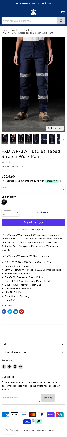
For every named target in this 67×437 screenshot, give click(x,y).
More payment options (33, 229)
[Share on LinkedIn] (15, 311)
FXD (7, 162)
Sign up (48, 397)
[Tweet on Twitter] (9, 311)
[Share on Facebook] (4, 311)
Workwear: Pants (21, 30)
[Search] (61, 20)
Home (5, 30)
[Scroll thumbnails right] (62, 139)
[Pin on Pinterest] (21, 311)
